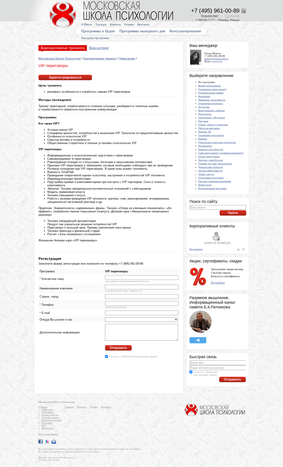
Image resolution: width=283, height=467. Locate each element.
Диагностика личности (210, 167)
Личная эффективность (210, 170)
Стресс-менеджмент (209, 156)
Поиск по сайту (203, 201)
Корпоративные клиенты (212, 226)
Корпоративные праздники (212, 188)
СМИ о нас (47, 409)
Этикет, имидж (206, 174)
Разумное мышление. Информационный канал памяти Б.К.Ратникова (212, 302)
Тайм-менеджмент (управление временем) (220, 153)
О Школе (86, 24)
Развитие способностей (210, 149)
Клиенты (115, 24)
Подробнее (218, 282)
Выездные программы (95, 38)
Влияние (202, 138)
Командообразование (209, 85)
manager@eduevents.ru (216, 58)
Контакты (143, 24)
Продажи (203, 121)
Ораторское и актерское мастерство (217, 142)
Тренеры (101, 24)
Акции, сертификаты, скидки (215, 261)
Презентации (205, 145)
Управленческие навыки (211, 92)
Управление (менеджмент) (212, 89)
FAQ (44, 425)
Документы (48, 412)
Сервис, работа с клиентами (213, 124)
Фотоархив (48, 428)
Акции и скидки (50, 414)
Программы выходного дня (142, 31)
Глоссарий (47, 422)
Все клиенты (196, 249)
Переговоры (127, 58)
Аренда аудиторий (51, 420)
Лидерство (204, 107)
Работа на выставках (209, 128)
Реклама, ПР (204, 131)
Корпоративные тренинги (63, 48)
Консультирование (185, 31)
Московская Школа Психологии (59, 58)
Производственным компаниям (214, 181)
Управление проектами (210, 103)
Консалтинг (99, 48)
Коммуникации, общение (211, 110)
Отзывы (129, 24)
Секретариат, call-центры (211, 117)
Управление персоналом (211, 135)
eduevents (217, 61)
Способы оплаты (50, 417)
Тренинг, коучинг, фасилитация (215, 163)
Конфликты (204, 96)
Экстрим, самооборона (210, 160)
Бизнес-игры (205, 184)
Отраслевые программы (211, 177)
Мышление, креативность (211, 99)
